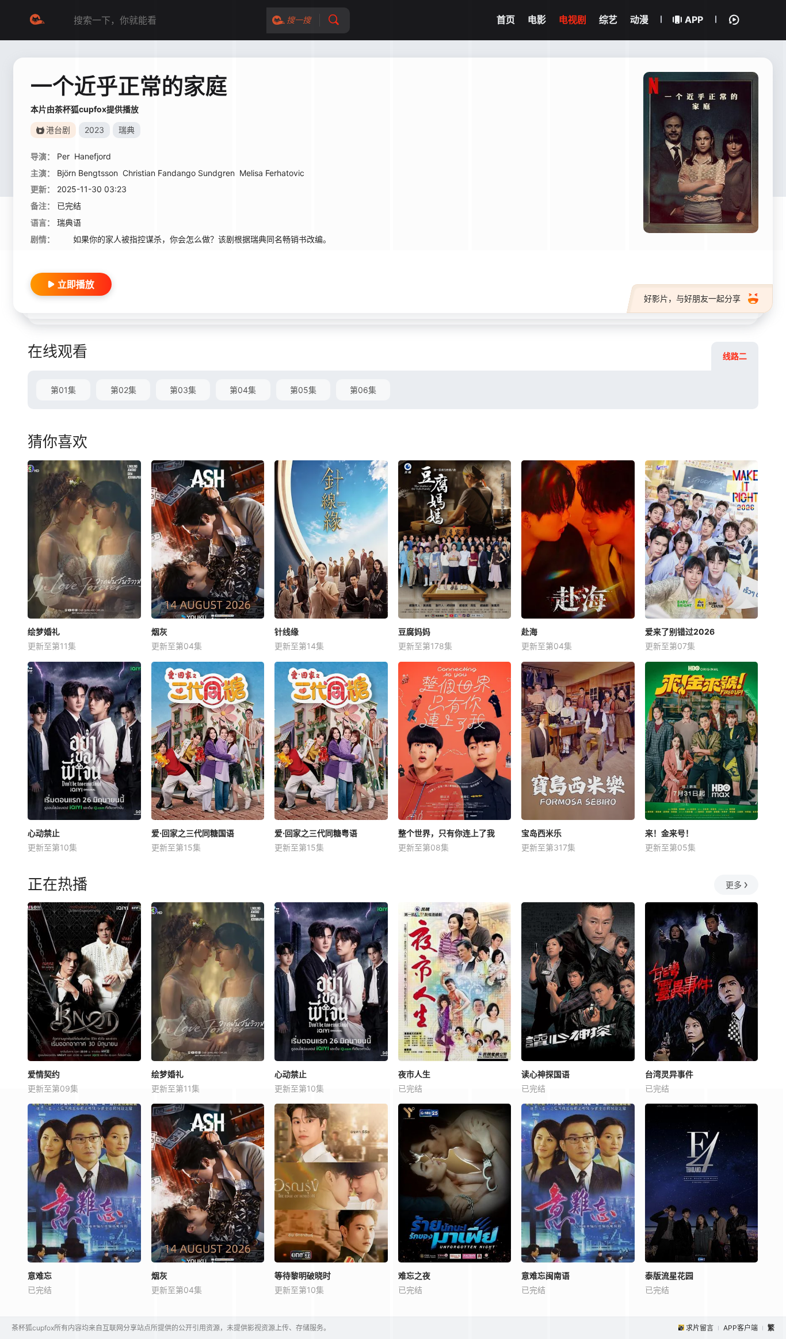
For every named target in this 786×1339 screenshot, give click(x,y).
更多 (734, 885)
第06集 (363, 390)
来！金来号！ (669, 833)
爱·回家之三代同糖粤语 (315, 833)
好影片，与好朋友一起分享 (692, 298)
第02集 (123, 390)
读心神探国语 (545, 1074)
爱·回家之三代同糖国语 (192, 833)
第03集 (183, 390)
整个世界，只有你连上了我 (446, 833)
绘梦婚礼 (44, 631)
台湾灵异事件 (669, 1074)
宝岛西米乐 (541, 833)
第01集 (63, 390)
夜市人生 (414, 1074)
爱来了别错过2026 (680, 631)
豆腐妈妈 (414, 631)
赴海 (529, 631)
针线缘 (286, 631)
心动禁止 (44, 833)
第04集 (243, 390)
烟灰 (159, 631)
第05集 (303, 390)
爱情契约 (44, 1074)
